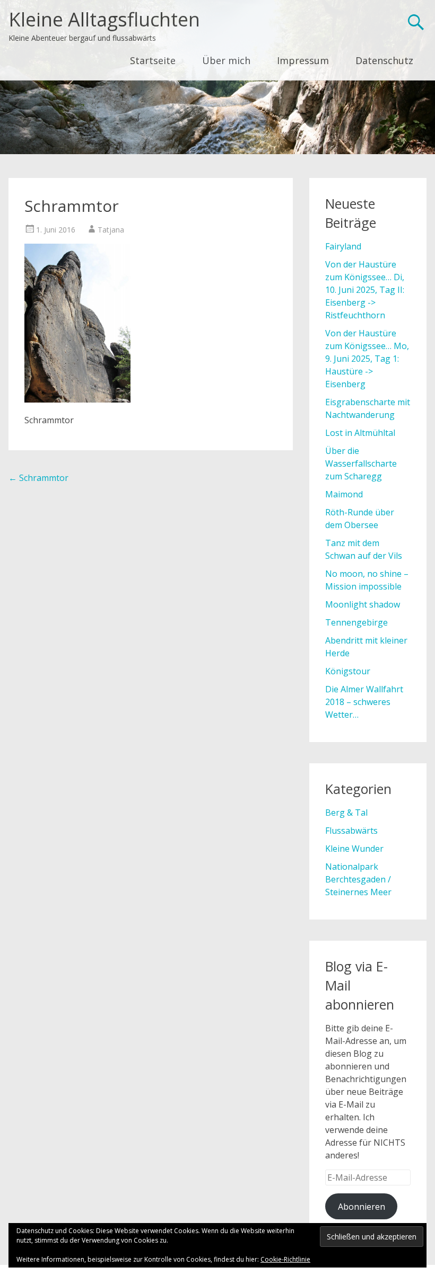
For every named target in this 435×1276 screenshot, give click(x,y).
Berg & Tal (346, 812)
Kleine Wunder (354, 848)
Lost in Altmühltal (360, 433)
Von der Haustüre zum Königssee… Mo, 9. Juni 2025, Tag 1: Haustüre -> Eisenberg (367, 358)
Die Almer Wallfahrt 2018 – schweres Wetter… (364, 701)
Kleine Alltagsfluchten (104, 19)
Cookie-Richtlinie (285, 1259)
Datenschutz (384, 60)
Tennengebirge (356, 622)
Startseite (153, 60)
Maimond (344, 494)
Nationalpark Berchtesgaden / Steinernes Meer (358, 879)
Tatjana (111, 230)
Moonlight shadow (362, 604)
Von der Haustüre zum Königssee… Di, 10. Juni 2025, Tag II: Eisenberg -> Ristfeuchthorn (364, 289)
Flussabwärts (351, 830)
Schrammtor (38, 478)
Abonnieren (361, 1206)
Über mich (226, 60)
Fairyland (343, 246)
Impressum (303, 60)
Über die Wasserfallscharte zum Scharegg (361, 463)
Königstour (347, 671)
